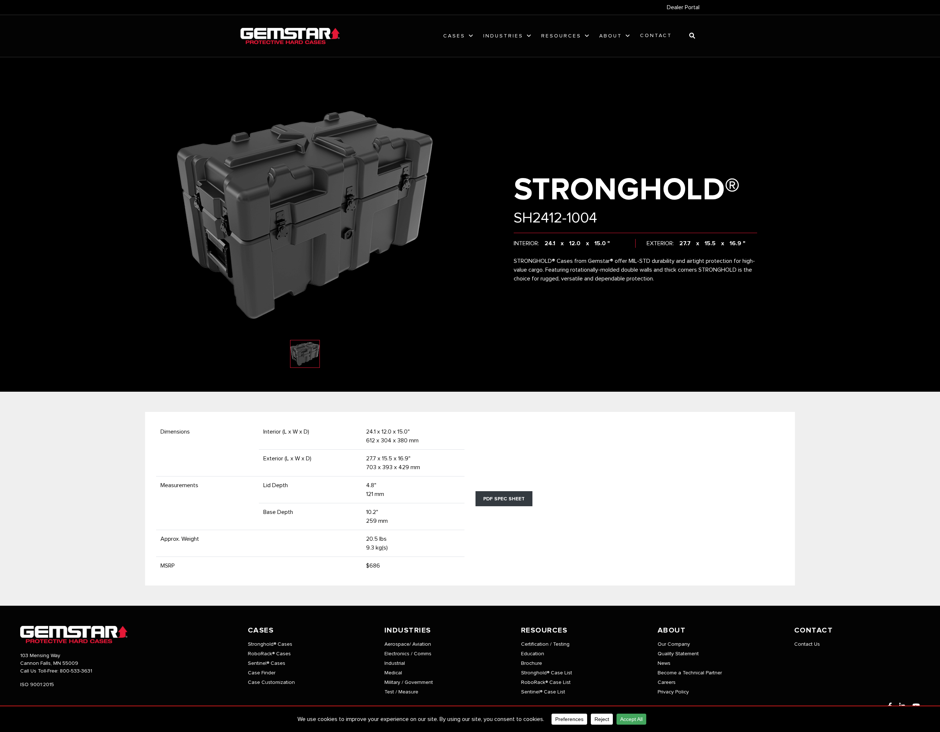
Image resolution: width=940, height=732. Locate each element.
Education (532, 653)
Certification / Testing (545, 644)
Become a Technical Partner (690, 672)
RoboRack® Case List (546, 682)
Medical (393, 672)
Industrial (394, 663)
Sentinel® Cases (266, 663)
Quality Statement (678, 653)
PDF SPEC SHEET (504, 498)
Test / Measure (401, 692)
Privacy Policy (673, 692)
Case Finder (261, 672)
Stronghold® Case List (546, 672)
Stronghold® (627, 190)
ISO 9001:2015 (37, 684)
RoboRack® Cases (269, 653)
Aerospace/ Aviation (407, 644)
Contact (656, 35)
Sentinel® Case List (543, 692)
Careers (667, 682)
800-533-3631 (76, 671)
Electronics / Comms (407, 653)
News (664, 663)
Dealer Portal (683, 7)
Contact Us (807, 644)
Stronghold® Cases (270, 644)
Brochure (531, 663)
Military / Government (408, 682)
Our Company (674, 644)
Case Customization (271, 682)
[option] (305, 215)
